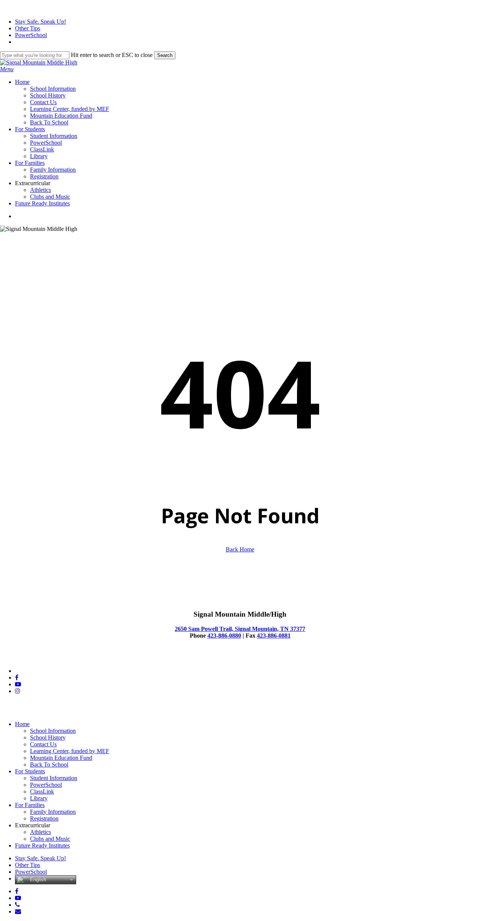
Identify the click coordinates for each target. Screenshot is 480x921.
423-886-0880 (224, 635)
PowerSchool (46, 785)
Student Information (53, 778)
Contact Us (43, 744)
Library (39, 798)
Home (22, 724)
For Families (30, 805)
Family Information (53, 812)
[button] (7, 69)
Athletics (40, 832)
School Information (53, 731)
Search (164, 55)
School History (48, 737)
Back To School (49, 764)
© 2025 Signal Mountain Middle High (45, 658)
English (37, 879)
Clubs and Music (50, 839)
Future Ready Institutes (42, 845)
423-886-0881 (274, 635)
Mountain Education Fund (61, 758)
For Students (30, 771)
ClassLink (42, 791)
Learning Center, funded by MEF (69, 751)
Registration (44, 818)
